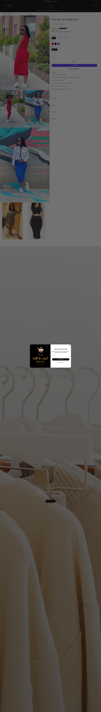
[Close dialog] (69, 345)
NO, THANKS (60, 362)
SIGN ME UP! (61, 359)
